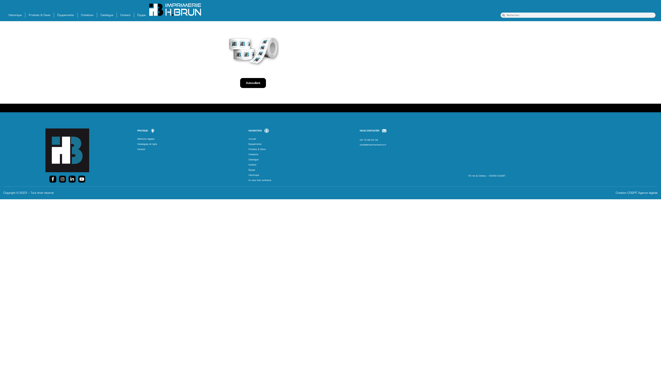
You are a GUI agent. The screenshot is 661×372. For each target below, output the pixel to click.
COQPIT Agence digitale (642, 192)
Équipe (142, 15)
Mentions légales (146, 139)
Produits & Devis (39, 15)
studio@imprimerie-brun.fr (373, 145)
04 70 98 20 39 (369, 140)
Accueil (252, 139)
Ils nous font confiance (260, 180)
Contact (125, 15)
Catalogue (107, 15)
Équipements (65, 15)
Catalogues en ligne (147, 144)
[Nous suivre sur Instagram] (62, 179)
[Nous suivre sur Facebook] (52, 179)
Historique (15, 15)
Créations (87, 15)
